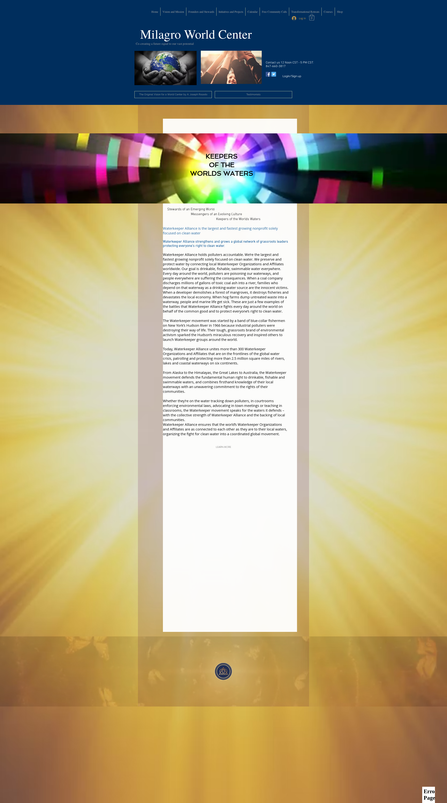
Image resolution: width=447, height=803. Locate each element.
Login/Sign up (292, 76)
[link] (311, 17)
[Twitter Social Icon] (273, 74)
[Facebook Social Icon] (268, 74)
